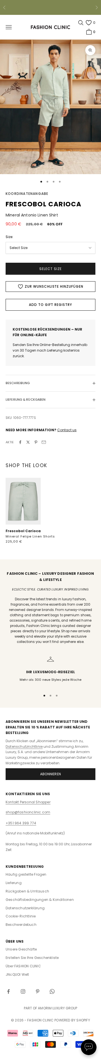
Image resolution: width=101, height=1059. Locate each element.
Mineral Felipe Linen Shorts (30, 536)
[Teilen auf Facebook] (20, 442)
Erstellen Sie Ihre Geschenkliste (32, 957)
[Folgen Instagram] (23, 991)
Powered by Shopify (72, 1020)
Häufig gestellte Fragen (26, 874)
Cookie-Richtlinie (21, 916)
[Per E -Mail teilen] (44, 442)
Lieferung (14, 882)
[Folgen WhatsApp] (52, 991)
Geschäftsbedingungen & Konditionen (40, 899)
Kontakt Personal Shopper (28, 802)
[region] (50, 671)
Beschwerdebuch (21, 924)
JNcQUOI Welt (17, 974)
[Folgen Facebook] (8, 991)
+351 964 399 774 (21, 823)
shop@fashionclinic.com (28, 812)
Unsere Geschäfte (21, 949)
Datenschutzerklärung (25, 908)
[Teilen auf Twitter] (28, 442)
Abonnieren (50, 774)
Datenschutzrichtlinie (24, 746)
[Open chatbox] (89, 1047)
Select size (50, 268)
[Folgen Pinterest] (37, 991)
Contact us (67, 430)
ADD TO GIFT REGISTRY (50, 304)
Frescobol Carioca (23, 531)
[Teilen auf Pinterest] (36, 442)
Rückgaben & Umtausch (27, 891)
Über (23, 966)
